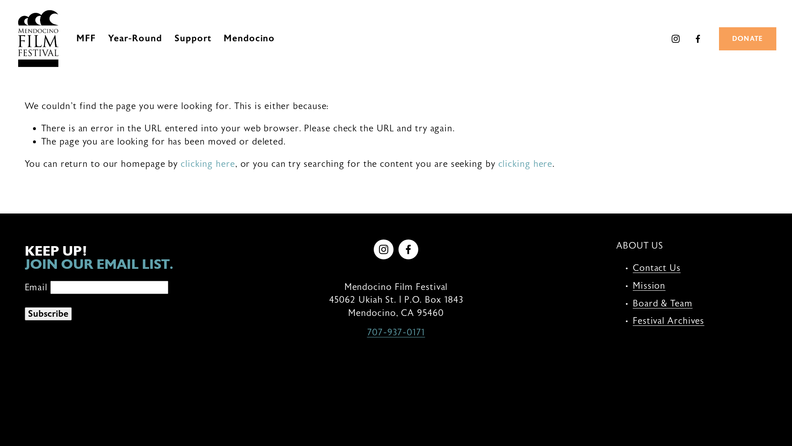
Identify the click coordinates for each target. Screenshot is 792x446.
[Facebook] (698, 39)
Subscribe (48, 313)
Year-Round (135, 38)
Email (37, 287)
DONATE (747, 39)
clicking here (208, 164)
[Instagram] (676, 39)
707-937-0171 (396, 332)
